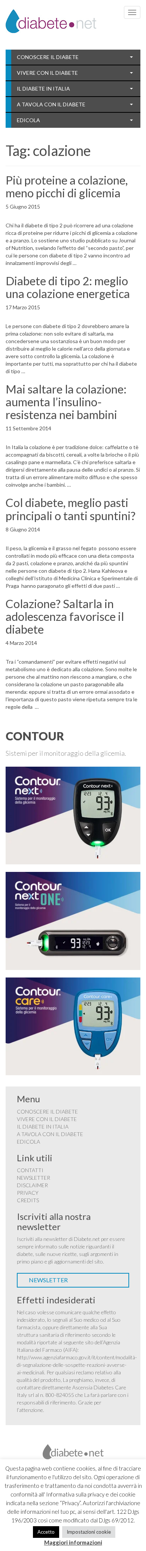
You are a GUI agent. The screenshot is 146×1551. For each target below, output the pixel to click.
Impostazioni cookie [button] (89, 1532)
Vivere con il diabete (47, 73)
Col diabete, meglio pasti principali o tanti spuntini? (71, 508)
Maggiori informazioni (73, 1542)
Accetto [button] (46, 1532)
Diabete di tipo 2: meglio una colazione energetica (68, 287)
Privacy (28, 1192)
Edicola (28, 120)
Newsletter (33, 1177)
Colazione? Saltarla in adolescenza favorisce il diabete (65, 616)
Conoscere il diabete (48, 57)
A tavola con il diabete (51, 104)
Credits (28, 1200)
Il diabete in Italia (43, 88)
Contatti (30, 1170)
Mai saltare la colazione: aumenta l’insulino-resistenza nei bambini (66, 402)
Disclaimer (32, 1185)
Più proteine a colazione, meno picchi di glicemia (67, 186)
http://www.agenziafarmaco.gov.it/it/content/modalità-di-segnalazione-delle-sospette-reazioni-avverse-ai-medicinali (77, 1364)
